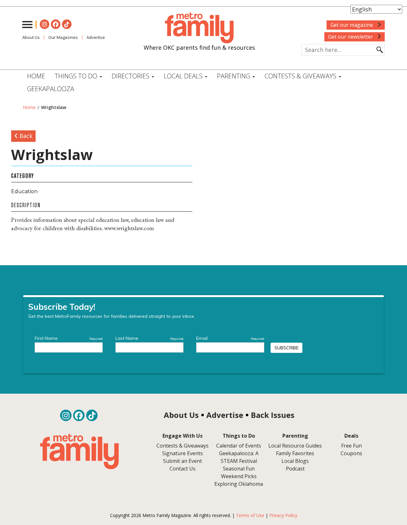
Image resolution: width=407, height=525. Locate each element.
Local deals (184, 76)
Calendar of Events (238, 445)
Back (25, 136)
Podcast (295, 468)
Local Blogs (295, 460)
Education (24, 191)
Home (36, 76)
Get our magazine (352, 24)
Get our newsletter (351, 36)
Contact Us (182, 468)
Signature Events (182, 453)
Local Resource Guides (295, 445)
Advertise (95, 37)
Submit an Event (182, 460)
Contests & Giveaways (301, 76)
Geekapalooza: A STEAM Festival (239, 457)
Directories (131, 76)
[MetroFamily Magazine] (199, 28)
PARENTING (234, 76)
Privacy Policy (283, 515)
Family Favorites (295, 453)
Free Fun (351, 445)
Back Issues (272, 415)
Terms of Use (250, 515)
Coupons (351, 453)
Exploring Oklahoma (238, 483)
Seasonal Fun (239, 468)
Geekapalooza (50, 88)
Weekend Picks (239, 476)
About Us (31, 37)
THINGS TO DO (77, 76)
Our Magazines (63, 37)
